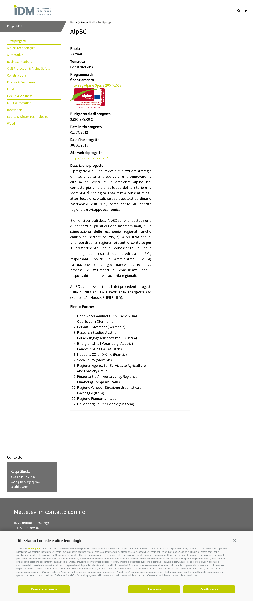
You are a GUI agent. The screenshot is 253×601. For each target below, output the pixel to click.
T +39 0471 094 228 (23, 477)
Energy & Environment (23, 82)
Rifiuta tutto (154, 589)
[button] (235, 540)
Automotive (15, 55)
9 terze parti (33, 548)
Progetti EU (88, 22)
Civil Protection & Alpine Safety (28, 68)
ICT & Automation (19, 103)
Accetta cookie (209, 589)
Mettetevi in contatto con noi (50, 512)
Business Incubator (20, 61)
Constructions (17, 75)
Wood (11, 123)
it (246, 11)
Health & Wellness (19, 96)
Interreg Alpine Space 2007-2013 (96, 85)
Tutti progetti (16, 41)
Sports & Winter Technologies (27, 117)
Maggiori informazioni (44, 589)
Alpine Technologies (21, 48)
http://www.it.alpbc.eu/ (89, 158)
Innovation (14, 110)
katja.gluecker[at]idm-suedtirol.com (25, 484)
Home (73, 22)
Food (10, 89)
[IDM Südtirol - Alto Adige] (33, 10)
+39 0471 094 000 (29, 528)
